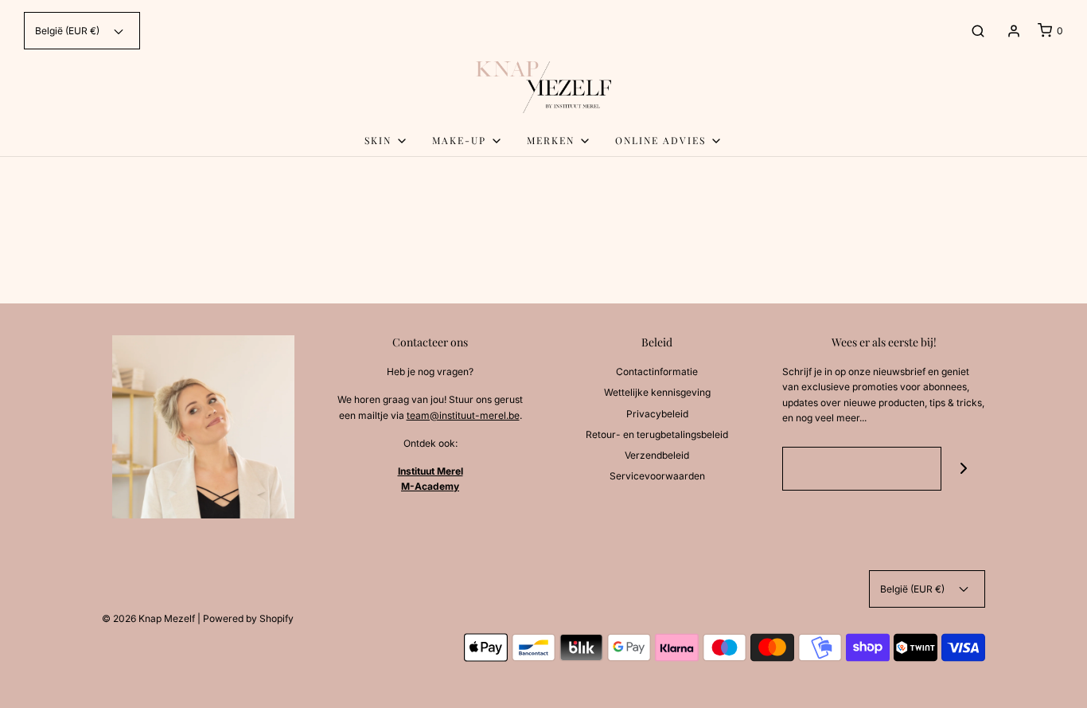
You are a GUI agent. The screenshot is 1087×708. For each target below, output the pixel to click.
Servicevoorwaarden (657, 476)
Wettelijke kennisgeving (657, 392)
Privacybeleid (657, 414)
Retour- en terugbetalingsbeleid (657, 434)
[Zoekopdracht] (978, 31)
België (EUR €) (68, 31)
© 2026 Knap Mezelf (148, 618)
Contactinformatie (657, 371)
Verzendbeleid (657, 455)
